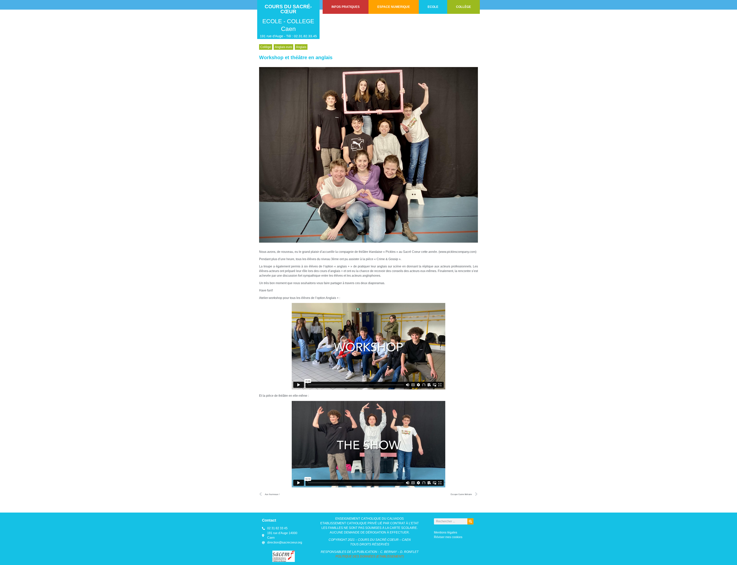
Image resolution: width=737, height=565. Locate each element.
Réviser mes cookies (448, 537)
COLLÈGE (463, 6)
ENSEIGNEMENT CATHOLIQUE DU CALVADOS (369, 518)
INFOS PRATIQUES (345, 6)
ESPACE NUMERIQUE (393, 6)
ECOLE (433, 6)
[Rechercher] (470, 521)
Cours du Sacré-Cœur (288, 9)
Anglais (301, 47)
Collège (265, 47)
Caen (288, 28)
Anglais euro (283, 47)
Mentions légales (445, 532)
